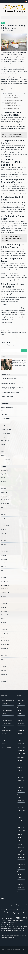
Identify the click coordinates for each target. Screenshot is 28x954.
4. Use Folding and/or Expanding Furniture (13, 100)
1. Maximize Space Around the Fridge (11, 95)
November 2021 (5, 563)
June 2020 (3, 596)
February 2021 (4, 581)
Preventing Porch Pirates (7, 396)
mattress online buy (5, 932)
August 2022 (4, 533)
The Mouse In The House (7, 331)
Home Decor (4, 425)
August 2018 (4, 655)
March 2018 (4, 674)
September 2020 (5, 592)
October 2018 (4, 648)
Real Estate (3, 455)
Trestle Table (5, 937)
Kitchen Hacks (8, 322)
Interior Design (11, 920)
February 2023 (4, 518)
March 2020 (4, 603)
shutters (2, 933)
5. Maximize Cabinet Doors (9, 102)
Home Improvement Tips (8, 918)
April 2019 (3, 626)
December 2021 (5, 559)
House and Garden (5, 433)
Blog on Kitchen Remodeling (10, 909)
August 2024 (4, 473)
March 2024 (4, 492)
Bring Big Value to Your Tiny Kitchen (11, 108)
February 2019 (4, 633)
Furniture (3, 422)
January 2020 (4, 607)
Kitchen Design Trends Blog (14, 924)
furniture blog (11, 913)
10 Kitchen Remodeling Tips (6, 903)
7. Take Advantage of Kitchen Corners (12, 105)
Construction (4, 414)
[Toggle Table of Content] (23, 94)
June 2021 (3, 574)
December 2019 (5, 611)
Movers (3, 448)
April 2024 (3, 488)
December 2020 (5, 585)
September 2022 (5, 529)
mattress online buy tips (13, 932)
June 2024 (3, 481)
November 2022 (5, 525)
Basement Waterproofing (7, 407)
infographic (3, 437)
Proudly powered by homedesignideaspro (10, 949)
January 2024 (4, 496)
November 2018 (5, 644)
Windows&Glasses (5, 459)
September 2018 (5, 652)
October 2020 (4, 589)
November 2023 (5, 503)
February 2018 (4, 678)
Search (2, 348)
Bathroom (3, 411)
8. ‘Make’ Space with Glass (9, 107)
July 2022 (3, 537)
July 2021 (3, 570)
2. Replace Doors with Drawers (10, 97)
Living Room (9, 930)
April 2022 (3, 544)
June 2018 (3, 663)
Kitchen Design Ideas (5, 924)
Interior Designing (5, 440)
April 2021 (3, 577)
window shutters (11, 937)
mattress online (21, 930)
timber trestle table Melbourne (11, 935)
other (2, 451)
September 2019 (5, 614)
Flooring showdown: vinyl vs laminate (10, 392)
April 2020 (3, 600)
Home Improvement (6, 429)
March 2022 (4, 548)
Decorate (14, 911)
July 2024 (3, 477)
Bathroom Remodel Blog (16, 903)
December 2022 (5, 522)
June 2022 (3, 540)
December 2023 (5, 499)
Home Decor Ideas (6, 915)
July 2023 (3, 507)
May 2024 (3, 485)
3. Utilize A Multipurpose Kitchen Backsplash (13, 99)
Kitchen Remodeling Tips (12, 928)
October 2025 (4, 470)
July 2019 (3, 618)
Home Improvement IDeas (19, 915)
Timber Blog (6, 933)
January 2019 (4, 637)
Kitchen (3, 22)
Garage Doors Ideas (20, 913)
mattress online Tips (22, 932)
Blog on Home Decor (11, 907)
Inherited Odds (4, 920)
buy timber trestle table (7, 911)
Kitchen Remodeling (10, 926)
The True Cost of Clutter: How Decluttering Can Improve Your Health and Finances (12, 388)
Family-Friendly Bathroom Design (9, 378)
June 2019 (3, 622)
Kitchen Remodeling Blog (19, 926)
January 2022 (4, 555)
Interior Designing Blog (10, 923)
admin (3, 30)
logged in (9, 345)
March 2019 (4, 629)
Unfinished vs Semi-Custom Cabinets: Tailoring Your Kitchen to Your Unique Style (13, 382)
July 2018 (3, 659)
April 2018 (3, 670)
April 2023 (3, 514)
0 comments (24, 30)
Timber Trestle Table (13, 933)
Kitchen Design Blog (21, 922)
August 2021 (4, 566)
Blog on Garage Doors (10, 905)
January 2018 (4, 681)
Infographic (21, 917)
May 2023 (3, 511)
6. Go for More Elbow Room (9, 103)
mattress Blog (15, 930)
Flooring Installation (5, 418)
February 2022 (4, 551)
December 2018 (5, 640)
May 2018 (3, 666)
